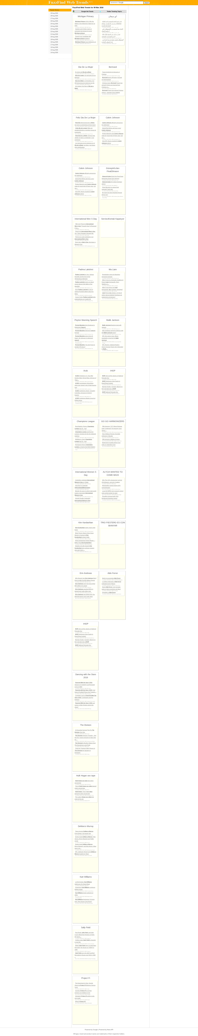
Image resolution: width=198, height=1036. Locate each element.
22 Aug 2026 (54, 31)
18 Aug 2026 (54, 42)
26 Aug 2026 (54, 21)
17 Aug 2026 (54, 44)
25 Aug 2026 (54, 23)
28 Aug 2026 (54, 16)
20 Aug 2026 (54, 37)
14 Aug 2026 (54, 52)
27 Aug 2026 (54, 18)
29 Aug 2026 (54, 13)
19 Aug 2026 (54, 39)
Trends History (54, 10)
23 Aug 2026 (54, 29)
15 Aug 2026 (54, 50)
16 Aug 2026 (54, 47)
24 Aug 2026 (54, 26)
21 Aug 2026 (54, 34)
